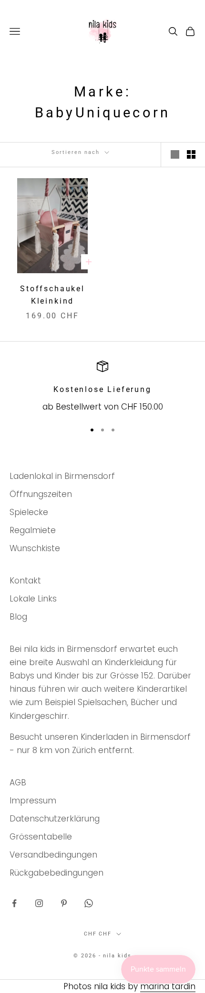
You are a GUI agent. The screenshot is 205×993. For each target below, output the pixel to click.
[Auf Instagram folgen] (39, 903)
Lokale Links (33, 598)
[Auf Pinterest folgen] (64, 903)
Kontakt (25, 580)
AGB (18, 782)
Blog (18, 616)
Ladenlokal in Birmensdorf (62, 476)
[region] (102, 387)
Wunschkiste (35, 548)
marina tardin (167, 986)
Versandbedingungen (53, 854)
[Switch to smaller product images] (191, 154)
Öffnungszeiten (41, 494)
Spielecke (29, 512)
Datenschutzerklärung (55, 818)
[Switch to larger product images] (175, 154)
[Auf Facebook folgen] (14, 903)
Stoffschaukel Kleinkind (52, 295)
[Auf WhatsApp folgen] (88, 903)
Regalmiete (33, 530)
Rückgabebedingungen (56, 872)
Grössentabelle (41, 836)
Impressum (33, 800)
